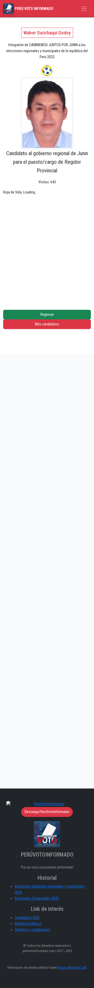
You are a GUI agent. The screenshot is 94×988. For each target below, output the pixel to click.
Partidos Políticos (28, 924)
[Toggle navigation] (84, 9)
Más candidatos (47, 324)
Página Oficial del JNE (72, 967)
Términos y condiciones (32, 930)
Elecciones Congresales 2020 (37, 898)
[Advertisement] (47, 248)
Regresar (47, 314)
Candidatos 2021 (27, 918)
